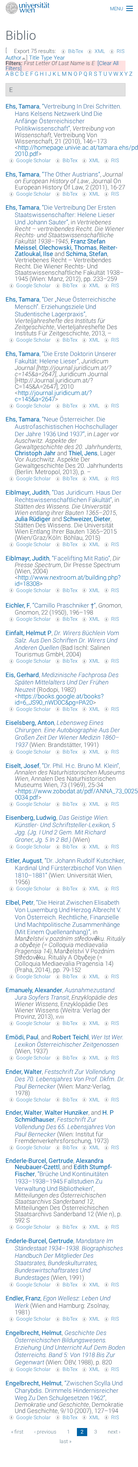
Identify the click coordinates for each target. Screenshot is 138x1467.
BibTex (75, 51)
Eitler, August (24, 860)
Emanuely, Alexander (34, 990)
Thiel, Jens (83, 453)
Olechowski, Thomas (68, 247)
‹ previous (45, 1432)
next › (114, 1432)
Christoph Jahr (35, 453)
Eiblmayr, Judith (27, 492)
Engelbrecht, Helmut (34, 1332)
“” (68, 117)
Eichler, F (18, 605)
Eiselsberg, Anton (30, 722)
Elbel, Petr (19, 902)
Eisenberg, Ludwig (31, 817)
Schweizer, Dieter (86, 519)
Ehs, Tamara (22, 106)
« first (17, 1432)
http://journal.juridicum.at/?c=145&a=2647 (53, 396)
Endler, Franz (23, 1298)
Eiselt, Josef (22, 765)
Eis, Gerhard (22, 675)
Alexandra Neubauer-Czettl (59, 1164)
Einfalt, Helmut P (29, 633)
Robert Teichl (70, 1037)
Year (59, 57)
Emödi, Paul (22, 1037)
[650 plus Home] (69, 8)
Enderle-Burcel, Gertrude (39, 1160)
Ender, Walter (24, 1071)
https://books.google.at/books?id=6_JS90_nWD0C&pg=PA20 (59, 699)
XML (100, 51)
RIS (120, 51)
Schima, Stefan (86, 253)
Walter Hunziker (66, 1112)
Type (46, 57)
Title (34, 57)
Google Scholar (33, 160)
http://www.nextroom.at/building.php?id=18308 (68, 580)
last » (65, 1441)
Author (13, 57)
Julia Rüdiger (32, 519)
